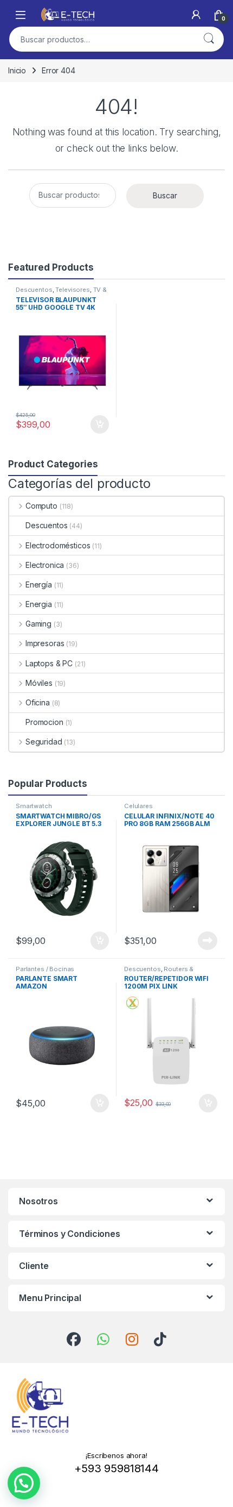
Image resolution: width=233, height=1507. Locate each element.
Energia (38, 604)
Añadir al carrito (98, 424)
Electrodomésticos (57, 545)
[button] (24, 1483)
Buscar (208, 39)
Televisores (72, 289)
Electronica (44, 565)
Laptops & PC (49, 663)
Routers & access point (158, 972)
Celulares (138, 806)
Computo (41, 505)
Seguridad (43, 741)
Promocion (44, 722)
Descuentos (34, 289)
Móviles (39, 682)
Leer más (207, 940)
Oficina (37, 702)
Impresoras (44, 643)
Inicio (17, 70)
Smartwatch (34, 806)
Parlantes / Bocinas (45, 969)
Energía (38, 584)
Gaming (38, 623)
